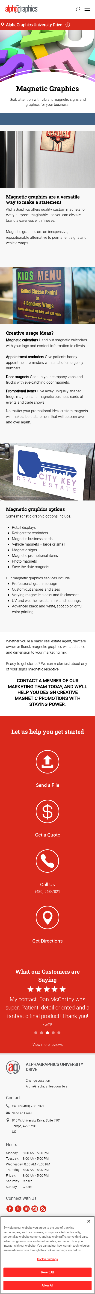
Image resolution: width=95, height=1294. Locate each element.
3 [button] (47, 1033)
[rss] (43, 1208)
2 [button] (42, 1033)
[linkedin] (26, 1208)
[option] (47, 1007)
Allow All (47, 1285)
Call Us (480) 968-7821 (28, 1106)
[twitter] (18, 1208)
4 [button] (53, 1033)
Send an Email (22, 1113)
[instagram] (35, 1208)
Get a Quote (47, 834)
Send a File (47, 785)
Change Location (38, 1080)
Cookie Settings (47, 1259)
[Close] (89, 1221)
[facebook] (10, 1208)
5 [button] (59, 1033)
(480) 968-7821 (47, 891)
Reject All (47, 1272)
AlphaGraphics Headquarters (47, 1086)
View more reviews (48, 1044)
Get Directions (47, 940)
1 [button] (36, 1033)
